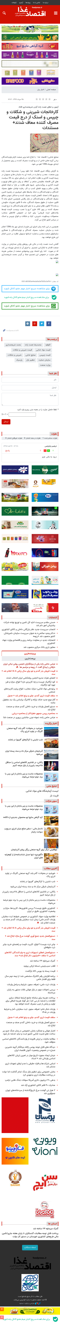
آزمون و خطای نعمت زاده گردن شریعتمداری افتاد (38, 107)
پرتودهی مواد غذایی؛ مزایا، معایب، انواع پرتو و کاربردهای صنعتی (29, 690)
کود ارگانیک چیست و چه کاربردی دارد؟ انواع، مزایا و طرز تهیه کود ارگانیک (30, 683)
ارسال (6, 421)
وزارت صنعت (45, 365)
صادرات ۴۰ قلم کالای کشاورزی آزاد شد (38, 1085)
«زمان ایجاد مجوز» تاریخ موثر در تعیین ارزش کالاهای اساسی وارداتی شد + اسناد (31, 1057)
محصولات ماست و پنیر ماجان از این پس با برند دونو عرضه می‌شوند (24, 775)
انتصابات (53, 617)
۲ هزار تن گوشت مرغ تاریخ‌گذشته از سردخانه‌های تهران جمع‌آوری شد (30, 1092)
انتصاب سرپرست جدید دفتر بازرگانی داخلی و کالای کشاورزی (28, 629)
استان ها (52, 1224)
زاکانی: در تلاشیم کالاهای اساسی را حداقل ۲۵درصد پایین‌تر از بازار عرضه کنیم (24, 764)
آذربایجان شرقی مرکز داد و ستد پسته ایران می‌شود (24, 752)
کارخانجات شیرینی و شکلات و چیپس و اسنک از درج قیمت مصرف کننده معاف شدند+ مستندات (32, 120)
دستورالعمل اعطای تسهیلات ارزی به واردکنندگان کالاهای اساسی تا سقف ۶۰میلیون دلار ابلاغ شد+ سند (30, 954)
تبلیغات (14, 2)
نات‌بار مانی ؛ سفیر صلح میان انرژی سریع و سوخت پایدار (24, 830)
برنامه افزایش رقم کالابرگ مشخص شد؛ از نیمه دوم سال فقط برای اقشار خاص (30, 977)
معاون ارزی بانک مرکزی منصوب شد (39, 647)
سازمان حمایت (44, 360)
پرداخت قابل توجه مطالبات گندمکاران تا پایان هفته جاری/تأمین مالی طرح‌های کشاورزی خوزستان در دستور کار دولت (30, 1235)
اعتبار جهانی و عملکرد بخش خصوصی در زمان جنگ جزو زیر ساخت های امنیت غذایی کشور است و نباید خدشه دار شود (29, 1032)
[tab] (30, 653)
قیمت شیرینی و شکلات (22, 350)
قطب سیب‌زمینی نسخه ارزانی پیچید (39, 966)
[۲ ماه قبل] (51, 821)
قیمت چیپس (45, 355)
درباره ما (45, 2)
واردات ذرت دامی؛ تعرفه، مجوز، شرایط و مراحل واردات (31, 984)
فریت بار (54, 796)
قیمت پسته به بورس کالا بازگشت (40, 971)
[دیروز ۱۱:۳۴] (51, 754)
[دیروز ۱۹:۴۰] (51, 732)
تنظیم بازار (30, 360)
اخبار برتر (40, 89)
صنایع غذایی (30, 355)
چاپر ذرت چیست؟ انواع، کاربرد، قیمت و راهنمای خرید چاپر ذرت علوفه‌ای (29, 946)
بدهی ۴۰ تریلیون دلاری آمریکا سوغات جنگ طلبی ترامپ (30, 1080)
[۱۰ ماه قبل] (51, 843)
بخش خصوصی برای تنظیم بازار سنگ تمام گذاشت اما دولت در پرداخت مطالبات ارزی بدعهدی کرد (28, 1073)
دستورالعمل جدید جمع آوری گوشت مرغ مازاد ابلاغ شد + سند (30, 937)
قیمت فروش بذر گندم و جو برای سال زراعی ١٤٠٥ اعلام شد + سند (28, 672)
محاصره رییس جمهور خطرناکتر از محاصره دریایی (33, 713)
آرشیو (21, 2)
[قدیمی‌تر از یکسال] (51, 858)
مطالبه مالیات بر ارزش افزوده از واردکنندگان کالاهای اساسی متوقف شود (28, 1040)
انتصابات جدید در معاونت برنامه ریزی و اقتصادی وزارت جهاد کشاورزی (28, 641)
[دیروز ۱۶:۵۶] (51, 743)
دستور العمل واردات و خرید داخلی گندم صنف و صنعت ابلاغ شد (30, 708)
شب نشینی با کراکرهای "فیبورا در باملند (25, 740)
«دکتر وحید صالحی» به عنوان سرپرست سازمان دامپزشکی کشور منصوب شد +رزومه (29, 634)
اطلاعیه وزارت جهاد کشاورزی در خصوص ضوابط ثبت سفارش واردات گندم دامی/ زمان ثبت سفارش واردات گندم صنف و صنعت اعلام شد (28, 920)
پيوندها (28, 2)
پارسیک (19, 360)
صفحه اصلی (51, 89)
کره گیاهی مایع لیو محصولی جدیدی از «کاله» (23, 817)
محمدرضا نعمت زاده (33, 344)
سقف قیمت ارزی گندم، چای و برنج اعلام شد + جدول (31, 696)
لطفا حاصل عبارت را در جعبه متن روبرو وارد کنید (37, 409)
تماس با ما (36, 2)
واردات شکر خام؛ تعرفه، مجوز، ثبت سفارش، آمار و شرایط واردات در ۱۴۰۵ (29, 1010)
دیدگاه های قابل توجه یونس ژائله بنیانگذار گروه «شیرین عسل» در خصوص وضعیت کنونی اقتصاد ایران (30, 1048)
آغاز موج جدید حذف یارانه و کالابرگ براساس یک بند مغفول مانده (29, 701)
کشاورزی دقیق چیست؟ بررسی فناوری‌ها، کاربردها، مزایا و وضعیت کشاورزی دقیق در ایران (29, 909)
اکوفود (47, 344)
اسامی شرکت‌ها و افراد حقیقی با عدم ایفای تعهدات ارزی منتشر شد (30, 1065)
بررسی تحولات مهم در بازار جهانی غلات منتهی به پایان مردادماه (31, 991)
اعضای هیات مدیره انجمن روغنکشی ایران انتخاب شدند (30, 678)
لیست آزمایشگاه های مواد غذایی (42, 791)
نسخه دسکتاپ (30, 1247)
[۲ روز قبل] (51, 766)
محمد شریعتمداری (13, 344)
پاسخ (7, 450)
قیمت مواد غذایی (43, 350)
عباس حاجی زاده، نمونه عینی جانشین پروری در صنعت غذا (29, 717)
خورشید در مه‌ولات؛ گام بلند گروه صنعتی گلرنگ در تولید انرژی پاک (25, 730)
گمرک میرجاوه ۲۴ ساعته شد (42, 961)
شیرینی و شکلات (14, 355)
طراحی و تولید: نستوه (27, 1303)
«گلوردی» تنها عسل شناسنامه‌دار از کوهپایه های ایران (24, 856)
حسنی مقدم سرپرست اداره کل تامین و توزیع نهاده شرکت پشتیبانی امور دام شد (29, 624)
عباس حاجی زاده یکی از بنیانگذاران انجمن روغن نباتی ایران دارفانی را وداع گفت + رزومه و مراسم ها (29, 665)
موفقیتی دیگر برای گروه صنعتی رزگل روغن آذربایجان (34, 850)
